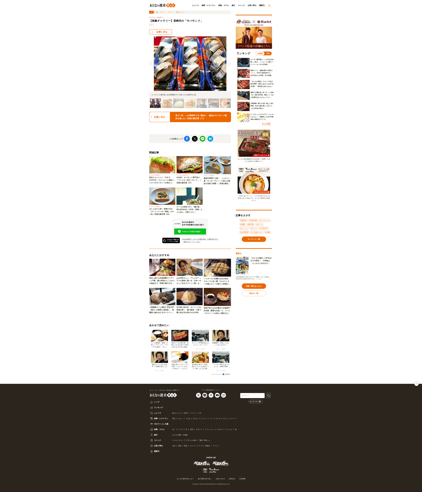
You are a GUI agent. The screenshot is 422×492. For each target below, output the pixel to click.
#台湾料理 (244, 232)
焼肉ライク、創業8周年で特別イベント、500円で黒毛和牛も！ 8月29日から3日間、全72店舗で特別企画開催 (261, 73)
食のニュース (176, 413)
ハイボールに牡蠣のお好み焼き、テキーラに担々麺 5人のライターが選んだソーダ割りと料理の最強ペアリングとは (217, 281)
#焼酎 (242, 224)
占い (173, 429)
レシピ (230, 429)
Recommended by (217, 374)
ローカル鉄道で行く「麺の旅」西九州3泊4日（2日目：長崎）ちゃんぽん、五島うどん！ (189, 209)
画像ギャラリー (180, 12)
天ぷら (195, 418)
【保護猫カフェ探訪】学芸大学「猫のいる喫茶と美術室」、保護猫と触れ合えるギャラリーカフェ (161, 310)
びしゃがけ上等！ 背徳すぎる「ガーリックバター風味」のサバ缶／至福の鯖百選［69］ (161, 211)
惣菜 (185, 446)
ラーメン (204, 418)
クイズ (180, 429)
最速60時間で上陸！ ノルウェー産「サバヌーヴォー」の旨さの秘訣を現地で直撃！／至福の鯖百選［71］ (217, 181)
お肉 (173, 446)
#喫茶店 (243, 220)
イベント (193, 413)
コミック (241, 5)
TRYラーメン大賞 (161, 424)
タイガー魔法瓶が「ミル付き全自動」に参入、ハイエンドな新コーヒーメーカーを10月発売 (262, 62)
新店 (185, 413)
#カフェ (259, 224)
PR (200, 413)
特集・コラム (223, 5)
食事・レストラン (209, 5)
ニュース (195, 5)
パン (211, 418)
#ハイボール (265, 220)
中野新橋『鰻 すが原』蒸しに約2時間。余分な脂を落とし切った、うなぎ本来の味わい (262, 105)
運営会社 (232, 479)
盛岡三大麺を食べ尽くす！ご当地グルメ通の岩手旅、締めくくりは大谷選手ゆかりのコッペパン (262, 95)
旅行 (233, 5)
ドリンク (216, 446)
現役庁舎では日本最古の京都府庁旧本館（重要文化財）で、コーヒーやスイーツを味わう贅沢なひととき (217, 311)
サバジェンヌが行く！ (157, 17)
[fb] (211, 395)
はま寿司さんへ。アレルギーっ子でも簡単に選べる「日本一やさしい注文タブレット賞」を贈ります (188, 281)
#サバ (151, 24)
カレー (180, 418)
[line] (205, 395)
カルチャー (221, 429)
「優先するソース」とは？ (191, 242)
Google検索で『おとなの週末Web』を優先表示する (200, 239)
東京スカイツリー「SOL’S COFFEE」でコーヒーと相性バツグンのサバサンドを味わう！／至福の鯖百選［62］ (161, 180)
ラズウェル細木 (191, 440)
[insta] (223, 395)
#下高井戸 (264, 228)
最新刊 (262, 5)
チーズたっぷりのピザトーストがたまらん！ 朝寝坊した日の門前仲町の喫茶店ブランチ (262, 116)
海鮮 (179, 446)
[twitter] (199, 395)
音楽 (191, 429)
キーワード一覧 (255, 401)
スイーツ (233, 418)
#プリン (254, 228)
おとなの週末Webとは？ (185, 479)
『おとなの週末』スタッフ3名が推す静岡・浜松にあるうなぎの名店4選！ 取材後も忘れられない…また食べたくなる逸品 (262, 84)
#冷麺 (267, 232)
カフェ (225, 418)
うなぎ (188, 418)
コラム (170, 12)
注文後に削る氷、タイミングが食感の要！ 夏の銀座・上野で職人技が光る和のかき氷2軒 (188, 309)
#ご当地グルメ (257, 232)
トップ (156, 402)
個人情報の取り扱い (205, 479)
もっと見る (266, 123)
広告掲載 (242, 479)
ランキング (158, 407)
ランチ (218, 418)
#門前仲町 (253, 220)
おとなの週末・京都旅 (180, 435)
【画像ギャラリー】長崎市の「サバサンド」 (176, 20)
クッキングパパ (177, 440)
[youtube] (217, 395)
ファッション (209, 429)
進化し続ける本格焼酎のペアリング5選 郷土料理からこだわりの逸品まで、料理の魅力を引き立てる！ (162, 281)
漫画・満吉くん (204, 440)
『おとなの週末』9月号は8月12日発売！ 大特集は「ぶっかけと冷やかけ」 (261, 260)
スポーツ (199, 429)
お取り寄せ (252, 5)
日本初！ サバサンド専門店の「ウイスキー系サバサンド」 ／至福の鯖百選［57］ (189, 180)
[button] (151, 63)
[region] (190, 72)
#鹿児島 (250, 224)
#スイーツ (244, 228)
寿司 (173, 418)
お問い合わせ (220, 479)
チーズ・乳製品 (204, 446)
